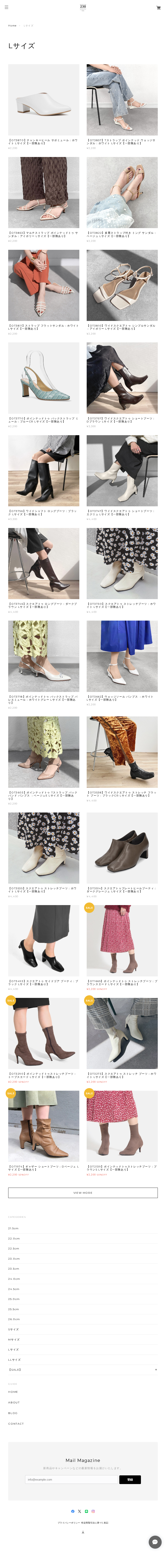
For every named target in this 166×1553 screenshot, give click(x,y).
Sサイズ (13, 1329)
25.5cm (13, 1309)
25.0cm (14, 1299)
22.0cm (14, 1238)
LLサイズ (14, 1359)
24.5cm (14, 1289)
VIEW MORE (83, 1192)
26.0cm (14, 1319)
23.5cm (13, 1268)
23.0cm (14, 1258)
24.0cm (14, 1278)
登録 (130, 1479)
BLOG (13, 1413)
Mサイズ (14, 1339)
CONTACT (16, 1423)
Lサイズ (13, 1349)
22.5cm (13, 1248)
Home (12, 25)
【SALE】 (15, 1369)
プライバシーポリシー (69, 1523)
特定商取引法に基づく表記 (94, 1523)
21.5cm (13, 1228)
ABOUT (14, 1402)
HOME (13, 1391)
